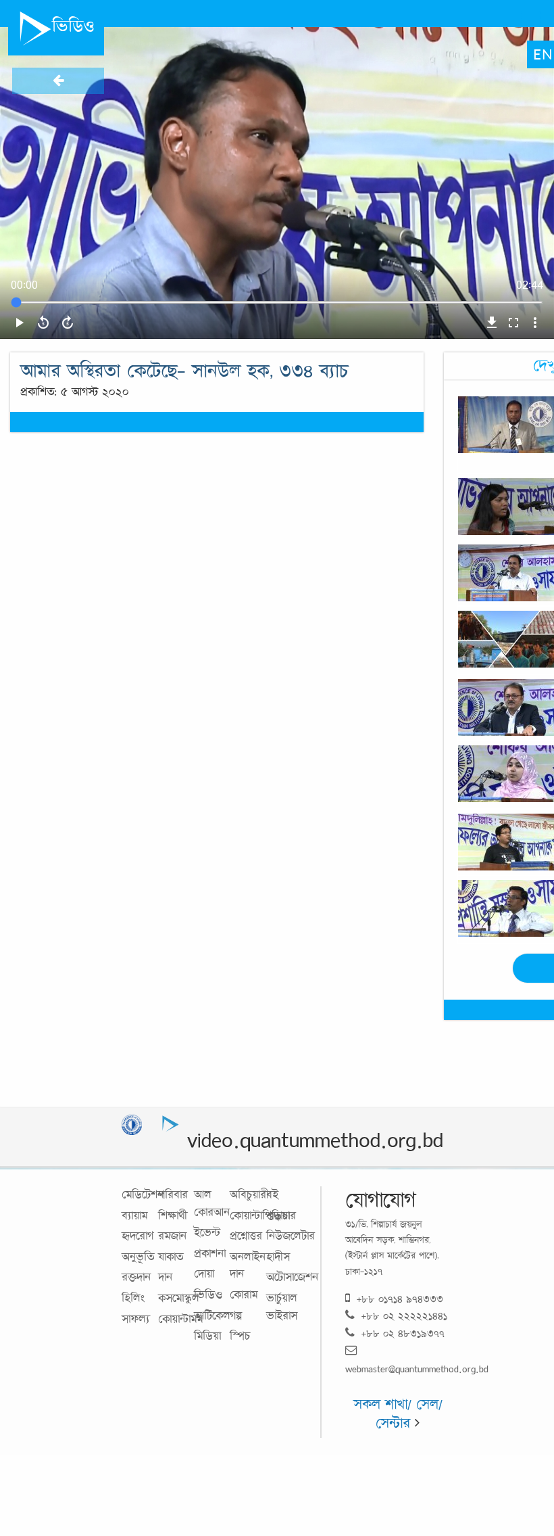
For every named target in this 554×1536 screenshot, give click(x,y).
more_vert (535, 323)
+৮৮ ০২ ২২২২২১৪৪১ (404, 1316)
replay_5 (43, 323)
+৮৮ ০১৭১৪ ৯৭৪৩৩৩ (400, 1299)
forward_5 (67, 323)
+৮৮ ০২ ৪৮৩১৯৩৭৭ (403, 1333)
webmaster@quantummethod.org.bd (416, 1369)
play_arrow (19, 323)
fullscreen (513, 323)
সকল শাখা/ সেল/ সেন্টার (398, 1413)
